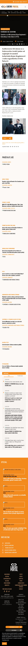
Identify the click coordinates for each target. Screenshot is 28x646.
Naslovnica (7, 574)
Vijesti (21, 574)
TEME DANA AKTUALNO (7, 589)
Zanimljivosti (21, 583)
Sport (21, 581)
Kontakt (21, 589)
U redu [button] (4, 643)
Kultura (7, 581)
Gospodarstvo (7, 578)
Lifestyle (21, 578)
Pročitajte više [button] (5, 640)
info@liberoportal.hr (21, 596)
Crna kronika (7, 583)
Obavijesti (7, 585)
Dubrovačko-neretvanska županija (21, 586)
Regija (21, 576)
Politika (7, 576)
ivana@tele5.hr (8, 604)
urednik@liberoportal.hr (9, 598)
